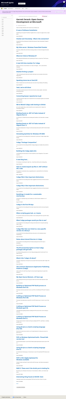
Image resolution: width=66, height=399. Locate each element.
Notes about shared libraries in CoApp (29, 239)
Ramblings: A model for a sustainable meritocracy (29, 195)
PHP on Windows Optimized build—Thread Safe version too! (32, 338)
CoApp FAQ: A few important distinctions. (30, 177)
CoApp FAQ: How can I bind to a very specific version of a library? (31, 230)
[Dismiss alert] (64, 2)
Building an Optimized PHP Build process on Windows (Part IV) (31, 286)
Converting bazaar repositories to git (28, 96)
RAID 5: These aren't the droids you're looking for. (33, 368)
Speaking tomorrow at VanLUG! (26, 80)
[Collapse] (12, 15)
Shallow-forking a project (24, 72)
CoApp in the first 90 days (24, 204)
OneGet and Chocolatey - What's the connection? (32, 39)
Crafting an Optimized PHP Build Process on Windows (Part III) (31, 297)
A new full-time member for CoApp (28, 63)
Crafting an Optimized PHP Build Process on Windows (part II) (31, 307)
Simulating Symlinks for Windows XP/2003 (30, 134)
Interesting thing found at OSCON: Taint (29, 377)
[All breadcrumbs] (17, 16)
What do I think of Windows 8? (26, 56)
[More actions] (49, 16)
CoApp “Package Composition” (26, 142)
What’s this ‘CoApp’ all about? (26, 258)
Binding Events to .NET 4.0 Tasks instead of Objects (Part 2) (30, 114)
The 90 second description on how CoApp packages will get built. (30, 248)
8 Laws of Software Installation (26, 30)
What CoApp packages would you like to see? (31, 220)
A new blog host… (22, 159)
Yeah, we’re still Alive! (23, 87)
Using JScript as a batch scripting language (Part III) (30, 328)
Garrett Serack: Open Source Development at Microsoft (28, 16)
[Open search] (61, 8)
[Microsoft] (1, 8)
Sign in (64, 8)
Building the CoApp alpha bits (26, 151)
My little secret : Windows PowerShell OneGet (31, 47)
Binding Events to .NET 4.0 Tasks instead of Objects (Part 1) (30, 124)
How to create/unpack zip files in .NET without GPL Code (31, 167)
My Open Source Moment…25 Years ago (29, 277)
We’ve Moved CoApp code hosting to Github (31, 104)
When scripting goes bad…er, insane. (28, 213)
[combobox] (6, 17)
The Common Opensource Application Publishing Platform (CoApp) (32, 267)
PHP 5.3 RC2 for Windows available (27, 359)
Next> (17, 383)
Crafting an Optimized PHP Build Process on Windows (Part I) (31, 317)
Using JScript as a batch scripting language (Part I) (30, 348)
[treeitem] (6, 19)
